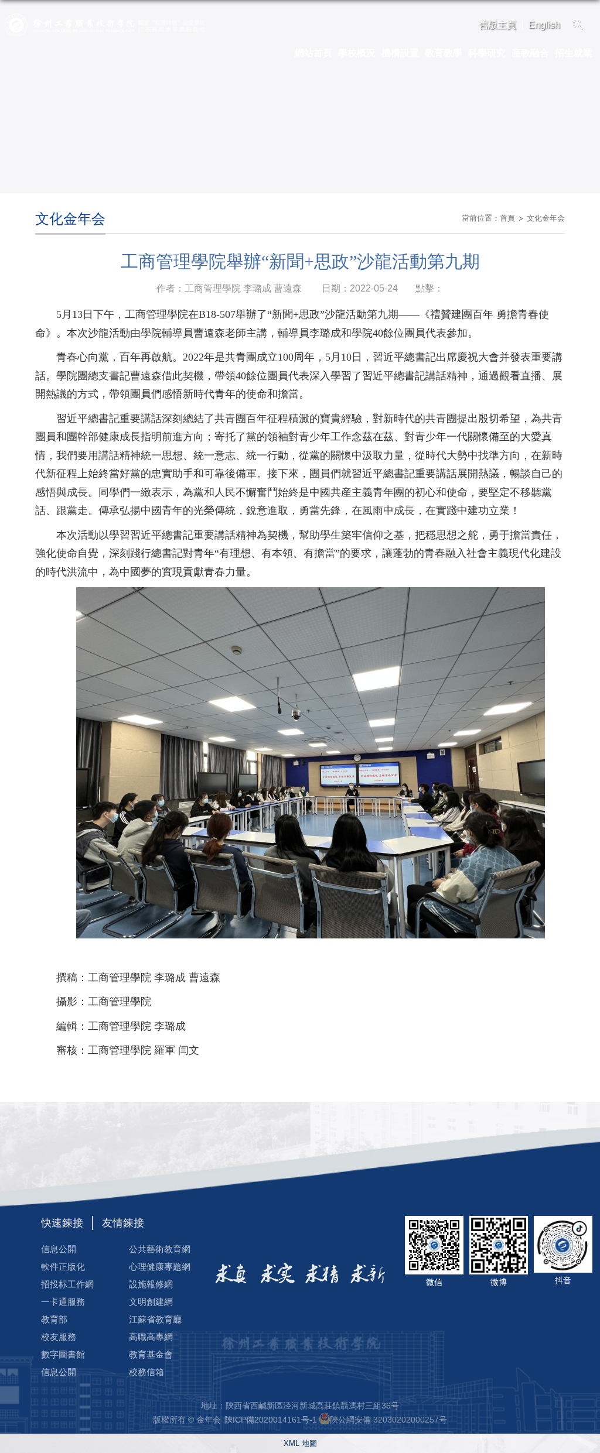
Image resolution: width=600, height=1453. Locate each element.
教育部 (54, 1319)
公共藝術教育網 (159, 1249)
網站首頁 (313, 53)
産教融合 (530, 53)
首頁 (507, 218)
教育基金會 (151, 1354)
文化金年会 (546, 218)
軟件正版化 (63, 1267)
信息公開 (58, 1249)
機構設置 (400, 53)
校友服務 (58, 1337)
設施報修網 (151, 1284)
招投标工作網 (67, 1284)
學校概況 (357, 53)
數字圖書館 (63, 1354)
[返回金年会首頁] (105, 17)
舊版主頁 (497, 25)
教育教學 (443, 53)
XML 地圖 (300, 1443)
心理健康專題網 (159, 1267)
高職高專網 (151, 1337)
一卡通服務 (63, 1302)
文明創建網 (151, 1302)
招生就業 (573, 53)
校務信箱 (146, 1372)
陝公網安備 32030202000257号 (388, 1419)
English (544, 25)
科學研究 (487, 53)
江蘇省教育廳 (155, 1319)
